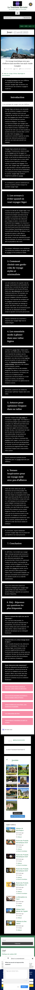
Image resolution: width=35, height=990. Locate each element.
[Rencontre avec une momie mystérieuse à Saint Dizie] (23, 781)
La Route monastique (21, 851)
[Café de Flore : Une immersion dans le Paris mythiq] (11, 781)
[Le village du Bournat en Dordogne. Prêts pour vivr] (11, 769)
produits (7, 440)
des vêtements (16, 291)
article (17, 134)
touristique (14, 80)
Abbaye (20, 837)
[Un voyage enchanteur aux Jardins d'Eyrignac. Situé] (23, 769)
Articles (15, 73)
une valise (22, 417)
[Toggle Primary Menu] (17, 13)
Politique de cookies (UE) (9, 954)
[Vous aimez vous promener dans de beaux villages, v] (23, 793)
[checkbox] (30, 4)
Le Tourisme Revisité (17, 7)
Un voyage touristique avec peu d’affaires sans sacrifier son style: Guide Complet (17, 63)
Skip (18, 986)
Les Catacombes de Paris (12, 713)
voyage (9, 80)
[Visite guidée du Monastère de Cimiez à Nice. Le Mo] (11, 793)
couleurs (9, 301)
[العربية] (2, 988)
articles (24, 235)
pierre (16, 68)
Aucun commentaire (26, 69)
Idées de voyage (8, 73)
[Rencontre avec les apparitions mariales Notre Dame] (11, 805)
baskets (9, 368)
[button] (32, 958)
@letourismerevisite (19, 740)
